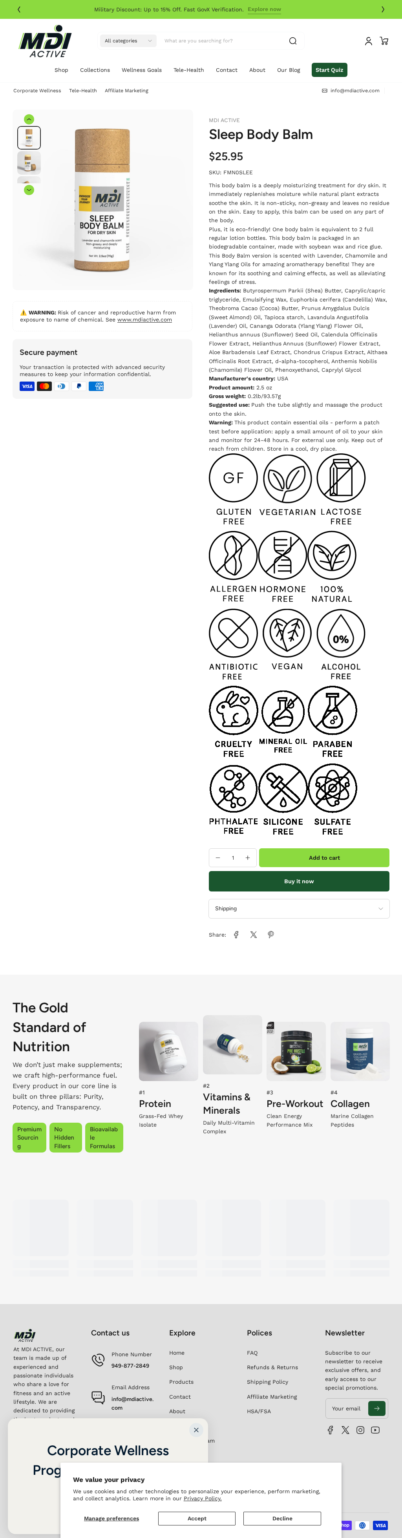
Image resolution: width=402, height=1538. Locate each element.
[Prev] (19, 9)
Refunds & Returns (272, 1367)
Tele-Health (83, 90)
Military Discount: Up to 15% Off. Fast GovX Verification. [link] (182, 9)
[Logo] (44, 41)
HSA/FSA (259, 1411)
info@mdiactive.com (132, 1403)
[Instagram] (360, 1430)
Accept (197, 1518)
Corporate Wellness (37, 90)
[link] (277, 9)
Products (181, 1382)
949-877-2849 (130, 1366)
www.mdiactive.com (144, 319)
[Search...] (293, 41)
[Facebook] (330, 1430)
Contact (180, 1397)
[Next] (383, 9)
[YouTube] (375, 1430)
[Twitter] (345, 1430)
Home (177, 1353)
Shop (176, 1367)
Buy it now (299, 881)
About (177, 1411)
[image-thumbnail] (29, 138)
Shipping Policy (267, 1382)
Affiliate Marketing (126, 90)
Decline (282, 1518)
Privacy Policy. (203, 1498)
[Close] (196, 1430)
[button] (128, 41)
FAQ (252, 1353)
